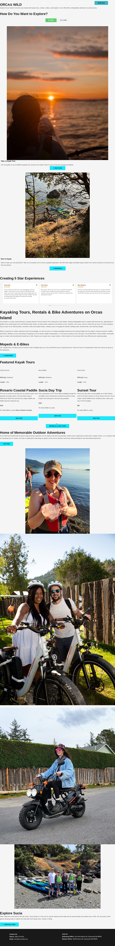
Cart (90, 3)
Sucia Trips (72, 3)
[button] (48, 3)
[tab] (51, 20)
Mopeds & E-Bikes (58, 3)
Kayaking (45, 3)
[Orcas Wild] (10, 3)
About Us (81, 3)
